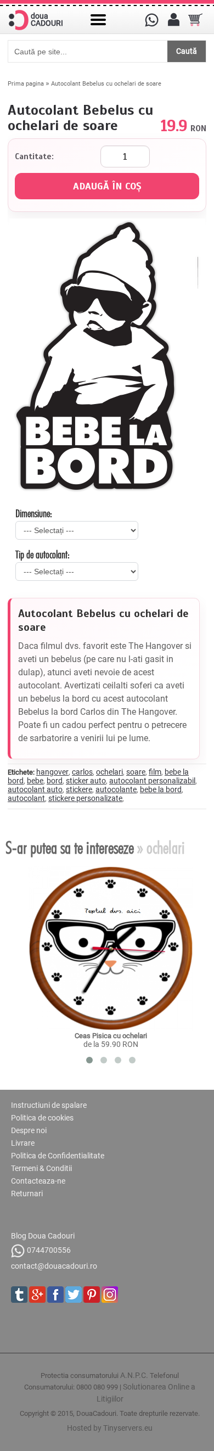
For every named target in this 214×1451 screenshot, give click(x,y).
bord (55, 780)
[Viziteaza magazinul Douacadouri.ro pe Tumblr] (19, 1294)
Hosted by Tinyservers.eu (110, 1428)
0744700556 (49, 1250)
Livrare (23, 1143)
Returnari (27, 1193)
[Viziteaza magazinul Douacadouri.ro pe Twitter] (73, 1294)
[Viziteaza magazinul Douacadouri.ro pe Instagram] (110, 1294)
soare (135, 771)
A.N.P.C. (134, 1375)
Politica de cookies (42, 1117)
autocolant (26, 798)
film (155, 771)
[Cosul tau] (195, 20)
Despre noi (29, 1130)
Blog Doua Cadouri (43, 1235)
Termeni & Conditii (41, 1168)
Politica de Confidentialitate (57, 1155)
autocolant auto (35, 789)
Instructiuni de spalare (49, 1105)
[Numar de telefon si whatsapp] (151, 20)
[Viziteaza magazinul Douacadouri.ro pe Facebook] (55, 1294)
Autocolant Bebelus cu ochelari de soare (106, 83)
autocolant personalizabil (152, 780)
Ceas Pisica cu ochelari (111, 1036)
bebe (35, 780)
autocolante (116, 789)
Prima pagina (26, 83)
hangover (52, 771)
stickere (79, 789)
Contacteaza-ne (38, 1181)
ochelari (109, 771)
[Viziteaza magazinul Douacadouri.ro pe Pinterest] (91, 1294)
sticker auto (86, 780)
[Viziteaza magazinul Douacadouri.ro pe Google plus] (37, 1294)
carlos (82, 771)
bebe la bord (161, 789)
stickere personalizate (85, 798)
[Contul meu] (173, 20)
